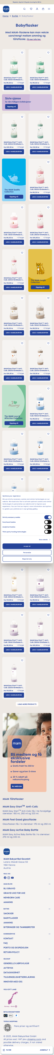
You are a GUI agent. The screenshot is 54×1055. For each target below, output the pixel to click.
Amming (8, 902)
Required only (27, 559)
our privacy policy (30, 509)
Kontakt (8, 938)
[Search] (24, 9)
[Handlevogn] (43, 9)
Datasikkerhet (12, 972)
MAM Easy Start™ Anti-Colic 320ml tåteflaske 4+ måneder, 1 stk (40, 143)
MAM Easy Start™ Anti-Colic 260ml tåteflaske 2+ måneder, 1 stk (14, 143)
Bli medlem (17, 786)
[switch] (47, 522)
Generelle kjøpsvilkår (16, 963)
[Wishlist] (31, 9)
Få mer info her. (34, 39)
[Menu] (49, 9)
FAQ (6, 943)
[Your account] (37, 9)
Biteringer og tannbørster (19, 927)
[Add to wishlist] (22, 52)
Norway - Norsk (9, 1006)
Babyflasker (11, 918)
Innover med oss (13, 981)
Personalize (27, 552)
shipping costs (34, 1039)
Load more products (27, 704)
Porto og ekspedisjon (16, 947)
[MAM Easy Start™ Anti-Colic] (14, 66)
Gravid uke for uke (14, 893)
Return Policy (12, 952)
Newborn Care (12, 897)
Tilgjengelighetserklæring (19, 977)
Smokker (9, 913)
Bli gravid (9, 888)
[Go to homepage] (6, 9)
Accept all (27, 546)
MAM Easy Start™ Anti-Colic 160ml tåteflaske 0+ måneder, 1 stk (13, 79)
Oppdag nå (40, 287)
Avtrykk (8, 968)
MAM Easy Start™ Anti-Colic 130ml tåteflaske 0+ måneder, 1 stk (39, 79)
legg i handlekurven (14, 87)
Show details (43, 540)
